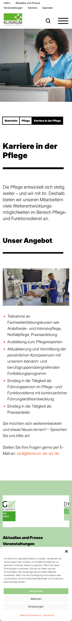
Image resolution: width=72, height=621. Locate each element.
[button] (66, 551)
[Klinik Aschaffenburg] (13, 19)
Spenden (47, 7)
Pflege (26, 120)
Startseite (11, 120)
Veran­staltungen (13, 7)
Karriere (32, 7)
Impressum (48, 615)
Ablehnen (36, 598)
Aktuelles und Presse (28, 2)
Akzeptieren (36, 590)
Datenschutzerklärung (30, 615)
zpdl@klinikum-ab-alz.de (38, 453)
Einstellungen (36, 606)
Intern (7, 2)
